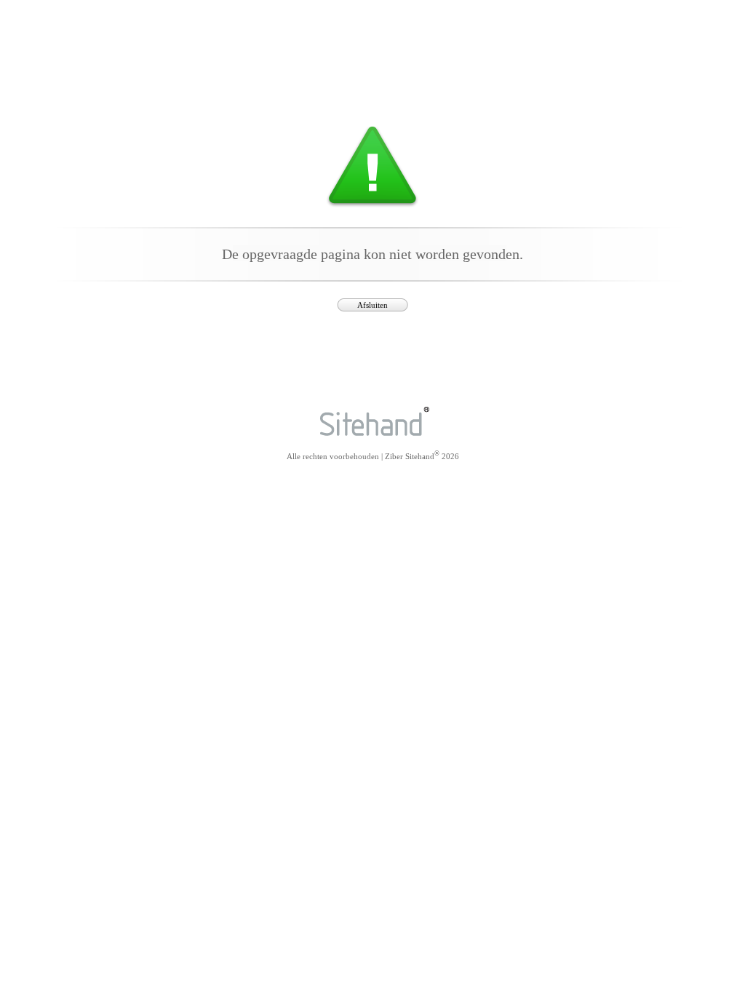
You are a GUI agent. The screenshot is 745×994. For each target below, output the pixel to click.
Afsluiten (372, 305)
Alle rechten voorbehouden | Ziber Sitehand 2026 (373, 455)
